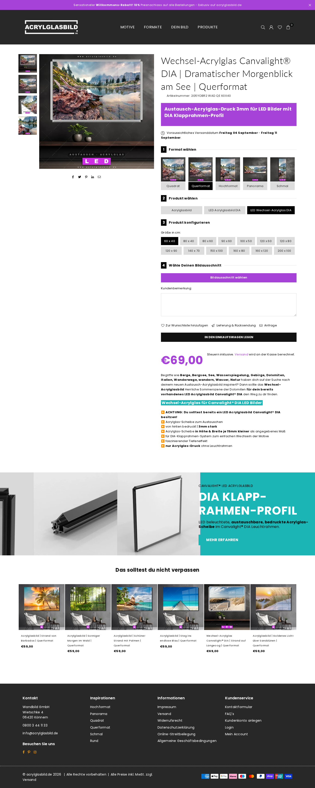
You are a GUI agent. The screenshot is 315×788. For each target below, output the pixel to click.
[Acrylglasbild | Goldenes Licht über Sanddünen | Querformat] (273, 607)
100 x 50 (246, 241)
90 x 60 (226, 241)
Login (229, 727)
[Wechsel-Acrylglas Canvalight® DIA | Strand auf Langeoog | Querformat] (227, 607)
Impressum (167, 707)
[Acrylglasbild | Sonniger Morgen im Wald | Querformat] (88, 607)
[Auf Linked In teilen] (93, 177)
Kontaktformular (239, 707)
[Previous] (46, 112)
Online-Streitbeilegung (177, 734)
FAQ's (229, 714)
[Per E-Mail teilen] (99, 177)
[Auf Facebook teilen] (73, 177)
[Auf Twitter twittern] (79, 177)
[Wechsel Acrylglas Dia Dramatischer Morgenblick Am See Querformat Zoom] (27, 125)
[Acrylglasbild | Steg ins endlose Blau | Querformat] (181, 607)
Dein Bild (179, 27)
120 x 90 (171, 251)
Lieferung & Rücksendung (236, 325)
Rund (94, 740)
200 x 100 (284, 251)
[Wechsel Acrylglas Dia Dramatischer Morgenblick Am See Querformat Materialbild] (27, 105)
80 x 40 (188, 241)
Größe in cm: (171, 232)
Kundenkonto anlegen (243, 720)
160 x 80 (239, 251)
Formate (153, 27)
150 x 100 (216, 251)
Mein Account (236, 734)
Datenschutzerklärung (176, 727)
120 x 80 (285, 241)
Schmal (282, 186)
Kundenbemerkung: (176, 288)
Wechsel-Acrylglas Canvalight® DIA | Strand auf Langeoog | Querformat (226, 640)
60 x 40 (169, 241)
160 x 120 (262, 251)
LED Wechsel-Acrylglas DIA (271, 210)
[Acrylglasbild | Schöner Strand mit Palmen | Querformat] (134, 607)
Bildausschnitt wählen (228, 277)
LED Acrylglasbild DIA (224, 210)
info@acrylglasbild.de (40, 733)
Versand (241, 354)
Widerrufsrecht (170, 720)
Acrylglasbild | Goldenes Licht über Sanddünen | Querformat (273, 640)
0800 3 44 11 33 (35, 725)
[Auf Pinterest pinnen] (86, 177)
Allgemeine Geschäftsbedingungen (187, 740)
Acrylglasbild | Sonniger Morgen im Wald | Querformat (83, 640)
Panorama (255, 186)
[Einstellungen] (271, 27)
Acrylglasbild (182, 210)
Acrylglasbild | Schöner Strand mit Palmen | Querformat (129, 640)
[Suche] (263, 27)
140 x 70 (194, 251)
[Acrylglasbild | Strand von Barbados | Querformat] (42, 607)
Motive (127, 27)
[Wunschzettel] (280, 27)
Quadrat (173, 186)
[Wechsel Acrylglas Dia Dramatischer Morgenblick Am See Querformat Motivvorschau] (27, 84)
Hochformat (228, 186)
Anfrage (270, 325)
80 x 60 (207, 241)
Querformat (201, 186)
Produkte (208, 27)
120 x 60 (266, 241)
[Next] (148, 112)
